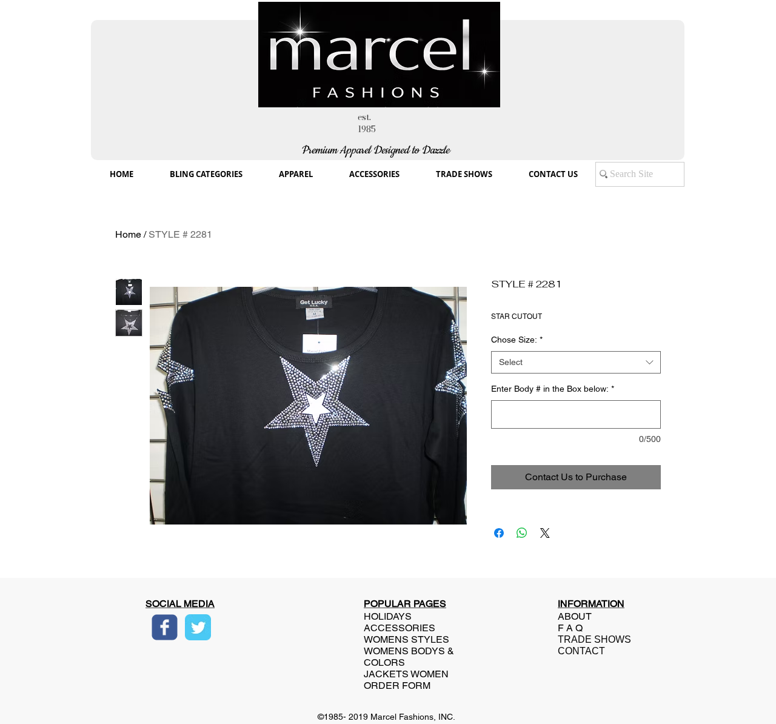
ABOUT (575, 616)
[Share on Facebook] (499, 533)
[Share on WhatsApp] (522, 533)
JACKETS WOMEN (406, 674)
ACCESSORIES (399, 628)
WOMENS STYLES (406, 639)
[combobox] (576, 362)
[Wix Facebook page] (165, 627)
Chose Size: (517, 339)
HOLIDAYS (388, 616)
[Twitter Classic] (198, 627)
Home (128, 234)
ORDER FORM (397, 685)
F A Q (570, 628)
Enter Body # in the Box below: (552, 389)
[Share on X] (545, 533)
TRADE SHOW (591, 639)
